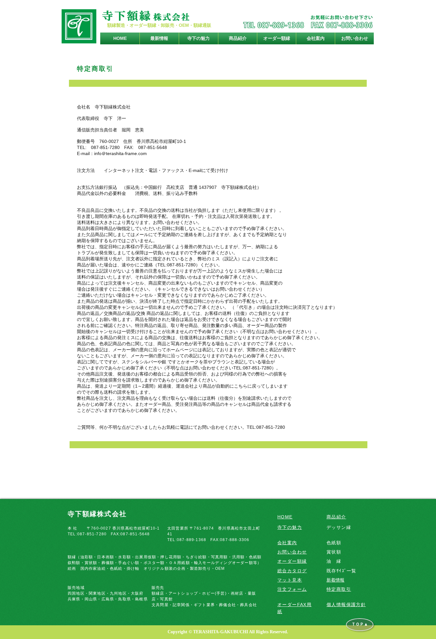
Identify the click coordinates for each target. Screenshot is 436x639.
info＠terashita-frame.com (120, 153)
